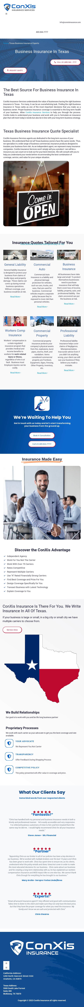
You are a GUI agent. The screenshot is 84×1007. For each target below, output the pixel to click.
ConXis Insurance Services (38, 112)
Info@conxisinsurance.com (70, 22)
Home (6, 43)
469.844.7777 (42, 32)
